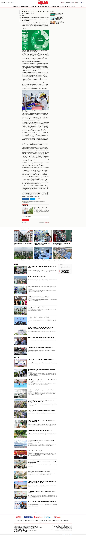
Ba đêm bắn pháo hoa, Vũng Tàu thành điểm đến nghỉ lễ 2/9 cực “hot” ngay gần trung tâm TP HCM (42, 380)
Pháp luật (32, 6)
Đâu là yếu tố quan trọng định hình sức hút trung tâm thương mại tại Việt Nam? (42, 461)
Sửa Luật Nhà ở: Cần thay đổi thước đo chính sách (23, 244)
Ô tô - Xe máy (73, 6)
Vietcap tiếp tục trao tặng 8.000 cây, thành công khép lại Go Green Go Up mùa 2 (41, 421)
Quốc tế (46, 6)
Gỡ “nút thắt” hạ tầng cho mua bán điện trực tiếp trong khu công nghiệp (62, 260)
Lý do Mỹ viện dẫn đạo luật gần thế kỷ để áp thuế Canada (41, 337)
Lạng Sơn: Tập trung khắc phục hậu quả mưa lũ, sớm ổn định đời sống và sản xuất (41, 370)
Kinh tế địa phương (63, 6)
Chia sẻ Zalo (33, 198)
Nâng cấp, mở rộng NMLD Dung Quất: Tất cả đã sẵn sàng (40, 359)
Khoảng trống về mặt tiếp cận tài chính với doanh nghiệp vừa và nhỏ (42, 267)
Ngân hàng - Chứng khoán (52, 6)
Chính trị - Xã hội (15, 6)
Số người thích (47, 222)
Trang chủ (23, 9)
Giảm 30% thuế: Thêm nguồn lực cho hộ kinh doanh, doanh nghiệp (42, 244)
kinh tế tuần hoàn (26, 201)
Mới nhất (3, 2)
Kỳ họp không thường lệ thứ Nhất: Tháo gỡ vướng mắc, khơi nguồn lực (41, 492)
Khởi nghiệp (37, 6)
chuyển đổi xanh (36, 201)
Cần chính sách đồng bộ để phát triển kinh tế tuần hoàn (59, 14)
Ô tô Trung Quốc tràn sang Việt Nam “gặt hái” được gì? (40, 347)
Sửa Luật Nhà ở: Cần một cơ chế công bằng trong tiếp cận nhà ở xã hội (22, 260)
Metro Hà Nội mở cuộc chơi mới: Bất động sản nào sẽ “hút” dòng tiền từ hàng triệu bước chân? (41, 401)
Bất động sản (42, 6)
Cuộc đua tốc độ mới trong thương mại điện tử (38, 317)
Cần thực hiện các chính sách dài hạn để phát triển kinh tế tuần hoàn (59, 18)
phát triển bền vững (26, 202)
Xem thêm (35, 512)
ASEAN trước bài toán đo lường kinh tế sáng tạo (39, 296)
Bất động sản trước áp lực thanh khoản (37, 307)
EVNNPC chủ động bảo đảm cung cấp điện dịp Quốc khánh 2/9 (42, 501)
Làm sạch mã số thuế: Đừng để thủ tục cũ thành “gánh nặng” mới (42, 287)
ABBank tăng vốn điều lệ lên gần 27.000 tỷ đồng (39, 471)
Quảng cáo (78, 2)
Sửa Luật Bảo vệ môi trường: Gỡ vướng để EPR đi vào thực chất (61, 244)
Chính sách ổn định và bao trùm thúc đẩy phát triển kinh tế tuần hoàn (59, 22)
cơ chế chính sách (42, 201)
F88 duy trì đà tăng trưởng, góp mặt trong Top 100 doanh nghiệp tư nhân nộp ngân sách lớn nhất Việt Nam (41, 328)
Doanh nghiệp (23, 6)
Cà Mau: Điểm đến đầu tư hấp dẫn (35, 450)
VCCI (19, 6)
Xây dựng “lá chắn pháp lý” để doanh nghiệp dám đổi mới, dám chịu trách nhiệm (43, 260)
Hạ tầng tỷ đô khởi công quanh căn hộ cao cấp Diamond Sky (41, 410)
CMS (64, 534)
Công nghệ (68, 6)
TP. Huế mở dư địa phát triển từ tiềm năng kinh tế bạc (40, 430)
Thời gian (43, 222)
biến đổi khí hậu (31, 201)
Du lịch (58, 6)
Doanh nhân (28, 6)
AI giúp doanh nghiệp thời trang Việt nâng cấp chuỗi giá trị (41, 389)
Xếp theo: (40, 222)
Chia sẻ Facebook (26, 198)
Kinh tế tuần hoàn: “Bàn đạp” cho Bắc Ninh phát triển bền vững (41, 208)
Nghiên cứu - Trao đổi (33, 9)
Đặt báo (73, 2)
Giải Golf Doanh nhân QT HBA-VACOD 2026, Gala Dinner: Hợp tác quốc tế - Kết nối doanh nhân (42, 482)
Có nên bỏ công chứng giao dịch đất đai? (37, 276)
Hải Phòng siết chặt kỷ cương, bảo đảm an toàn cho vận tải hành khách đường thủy (41, 441)
